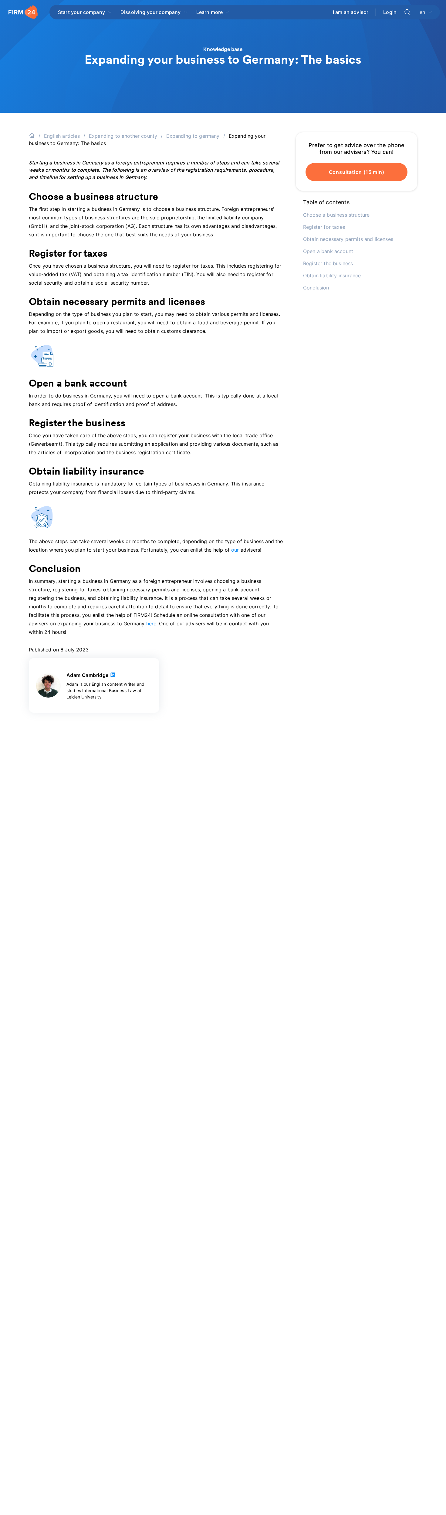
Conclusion (316, 288)
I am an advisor (350, 12)
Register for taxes (324, 227)
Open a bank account (328, 251)
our (235, 550)
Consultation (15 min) (356, 172)
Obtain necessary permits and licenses (348, 239)
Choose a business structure (336, 215)
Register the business (328, 263)
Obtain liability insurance (332, 275)
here (151, 624)
